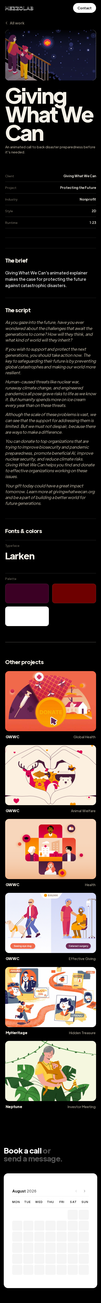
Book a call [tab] (23, 1150)
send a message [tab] (32, 1158)
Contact (85, 8)
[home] (19, 8)
